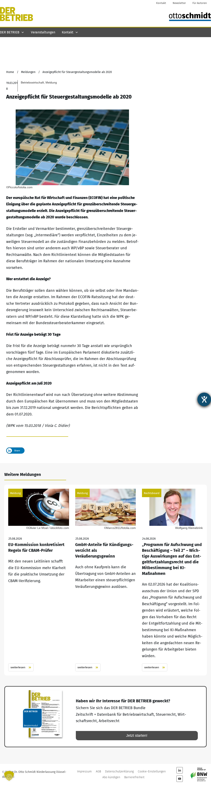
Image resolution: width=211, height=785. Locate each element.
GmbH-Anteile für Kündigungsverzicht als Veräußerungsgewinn (105, 580)
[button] (9, 776)
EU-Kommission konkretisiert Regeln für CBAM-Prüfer (38, 580)
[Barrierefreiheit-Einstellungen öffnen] (204, 399)
